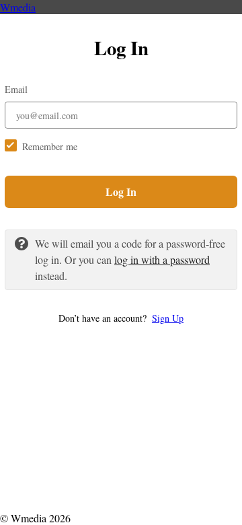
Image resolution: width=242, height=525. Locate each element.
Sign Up (168, 318)
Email (16, 89)
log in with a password (162, 259)
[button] (121, 318)
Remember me (49, 146)
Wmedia (18, 7)
